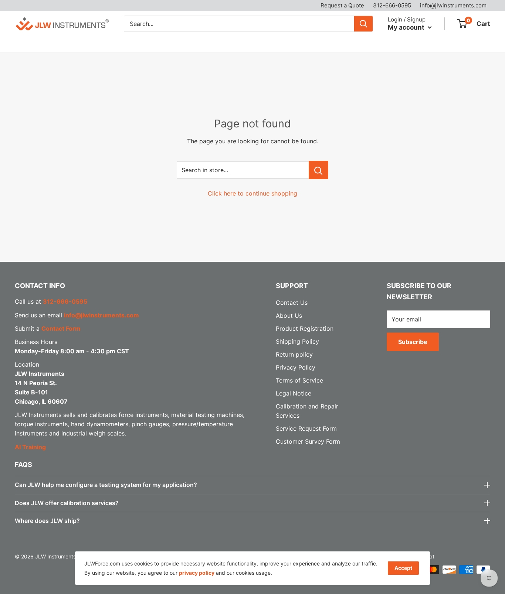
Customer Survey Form (308, 441)
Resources (224, 43)
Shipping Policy (297, 341)
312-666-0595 (392, 5)
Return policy (294, 354)
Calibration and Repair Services (145, 43)
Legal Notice (293, 393)
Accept (403, 568)
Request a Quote (342, 5)
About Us (273, 43)
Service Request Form (306, 428)
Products (27, 43)
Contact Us (315, 43)
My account (407, 27)
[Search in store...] (318, 170)
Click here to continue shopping (252, 193)
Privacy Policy (295, 367)
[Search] (363, 23)
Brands (70, 43)
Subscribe (412, 342)
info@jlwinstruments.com (453, 5)
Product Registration (304, 328)
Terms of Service (299, 380)
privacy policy (196, 573)
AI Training (30, 447)
